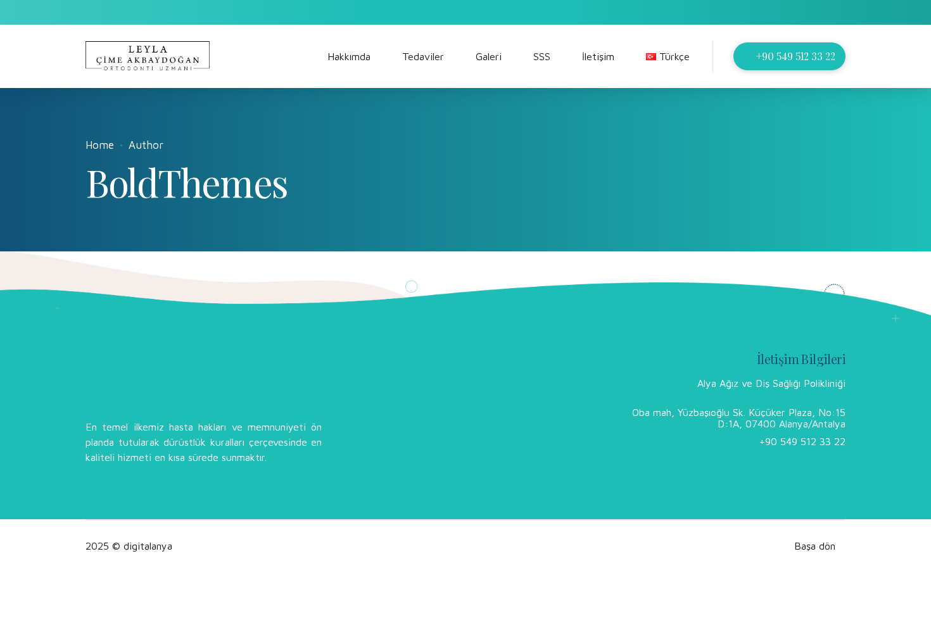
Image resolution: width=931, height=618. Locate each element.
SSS (541, 56)
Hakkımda (348, 56)
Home (100, 145)
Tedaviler (423, 56)
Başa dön (814, 546)
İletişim (598, 56)
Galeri (489, 56)
